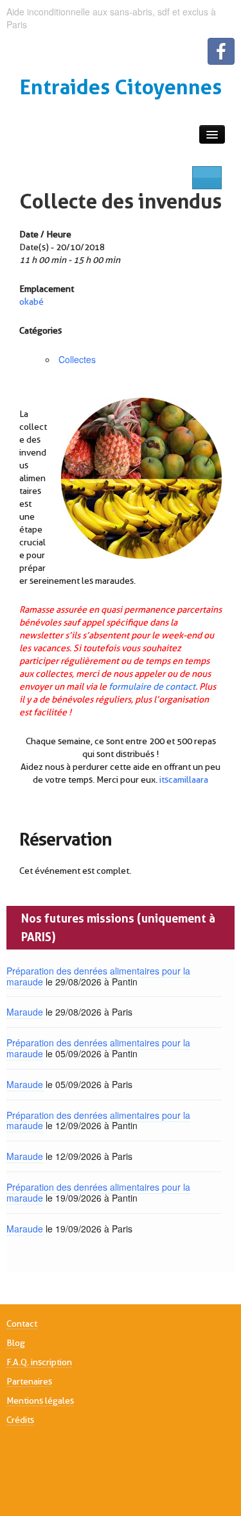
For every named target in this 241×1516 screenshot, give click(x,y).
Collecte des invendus (120, 201)
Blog (15, 1343)
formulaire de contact (152, 686)
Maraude (24, 1011)
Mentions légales (40, 1400)
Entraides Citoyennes (121, 86)
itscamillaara (183, 779)
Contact (21, 1323)
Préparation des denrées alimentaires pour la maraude (98, 976)
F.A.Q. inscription (39, 1362)
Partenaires (29, 1381)
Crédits (20, 1420)
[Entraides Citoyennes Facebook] (221, 51)
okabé (31, 301)
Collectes (77, 359)
